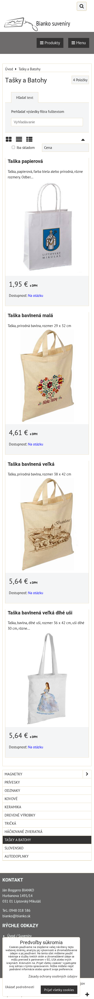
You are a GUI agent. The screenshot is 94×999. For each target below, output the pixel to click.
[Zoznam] (19, 141)
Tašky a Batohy (18, 839)
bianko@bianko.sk (16, 915)
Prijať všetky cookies (59, 989)
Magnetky (13, 774)
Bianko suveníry (53, 23)
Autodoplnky (16, 856)
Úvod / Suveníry (19, 935)
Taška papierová (25, 161)
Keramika (13, 806)
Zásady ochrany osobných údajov (52, 976)
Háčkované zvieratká (23, 831)
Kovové (11, 798)
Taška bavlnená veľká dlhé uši (40, 613)
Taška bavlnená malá (30, 315)
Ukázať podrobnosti (19, 987)
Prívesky (12, 782)
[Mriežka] (8, 141)
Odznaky (12, 790)
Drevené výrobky (20, 815)
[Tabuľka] (29, 141)
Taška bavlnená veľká (31, 464)
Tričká (10, 823)
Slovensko (14, 848)
